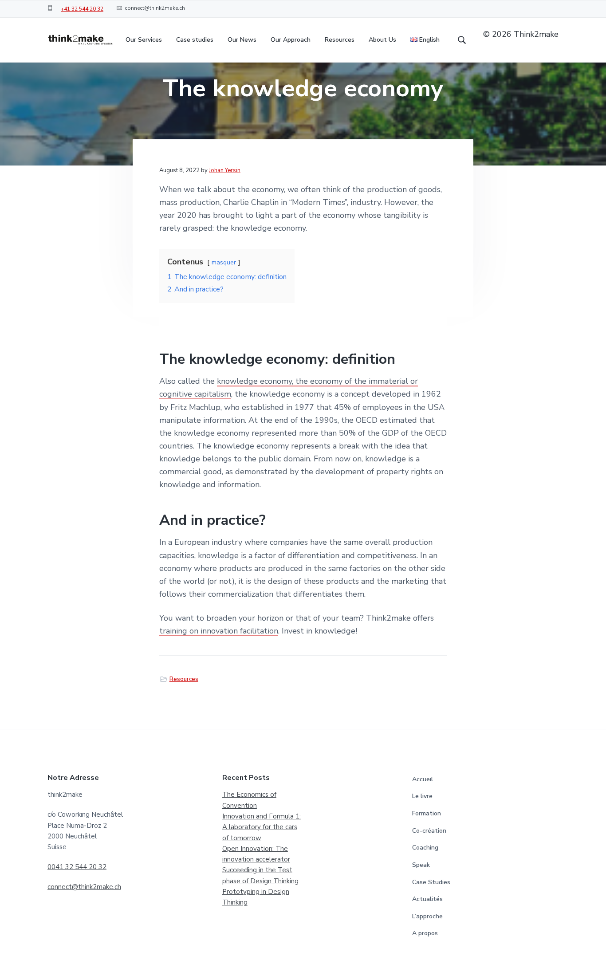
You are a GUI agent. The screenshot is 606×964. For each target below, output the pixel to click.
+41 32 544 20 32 (82, 8)
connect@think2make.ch (84, 886)
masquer (224, 262)
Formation (426, 813)
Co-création (429, 830)
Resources (183, 679)
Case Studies (431, 882)
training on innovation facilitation (218, 631)
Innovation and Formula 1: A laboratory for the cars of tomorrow (261, 827)
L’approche (427, 916)
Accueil (422, 779)
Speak (421, 865)
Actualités (427, 899)
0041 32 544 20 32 (76, 866)
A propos (425, 933)
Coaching (425, 847)
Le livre (422, 796)
